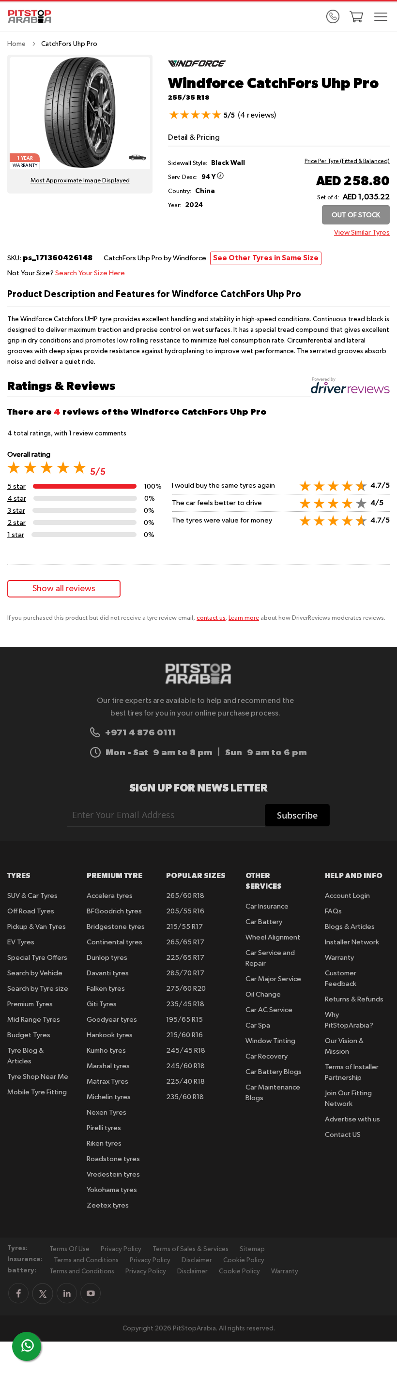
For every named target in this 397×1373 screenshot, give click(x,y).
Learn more (244, 618)
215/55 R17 (184, 926)
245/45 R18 (185, 1050)
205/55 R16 (185, 911)
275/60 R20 (186, 988)
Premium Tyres (30, 1004)
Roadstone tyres (113, 1159)
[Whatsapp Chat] (27, 1345)
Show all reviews (63, 588)
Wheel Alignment (272, 937)
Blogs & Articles (350, 926)
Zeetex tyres (108, 1205)
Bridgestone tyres (116, 926)
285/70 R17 (185, 973)
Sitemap (252, 1249)
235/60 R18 (185, 1097)
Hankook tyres (110, 1035)
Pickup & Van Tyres (36, 926)
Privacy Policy (121, 1249)
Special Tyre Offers (37, 957)
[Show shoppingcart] (356, 16)
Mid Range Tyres (33, 1019)
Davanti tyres (108, 973)
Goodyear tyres (112, 1019)
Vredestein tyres (113, 1174)
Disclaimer (197, 1260)
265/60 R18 (185, 895)
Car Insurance (267, 906)
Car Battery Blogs (273, 1071)
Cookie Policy (243, 1260)
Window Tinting (270, 1041)
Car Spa (257, 1025)
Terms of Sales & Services (191, 1249)
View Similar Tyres (362, 232)
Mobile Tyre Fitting (37, 1092)
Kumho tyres (106, 1050)
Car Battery (263, 921)
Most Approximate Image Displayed (80, 181)
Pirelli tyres (104, 1128)
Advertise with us (352, 1119)
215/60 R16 (184, 1035)
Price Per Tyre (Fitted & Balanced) (347, 161)
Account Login (347, 895)
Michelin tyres (109, 1097)
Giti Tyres (102, 1004)
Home (16, 44)
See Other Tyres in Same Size (266, 258)
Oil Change (263, 994)
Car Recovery (266, 1056)
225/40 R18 (185, 1081)
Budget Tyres (28, 1035)
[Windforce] (197, 70)
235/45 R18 (185, 1004)
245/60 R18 (185, 1066)
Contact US (343, 1134)
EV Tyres (20, 942)
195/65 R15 (184, 1019)
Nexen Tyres (106, 1112)
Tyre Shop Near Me (37, 1076)
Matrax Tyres (107, 1081)
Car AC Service (268, 1010)
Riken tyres (104, 1143)
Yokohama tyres (112, 1190)
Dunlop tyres (107, 957)
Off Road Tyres (30, 911)
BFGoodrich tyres (114, 911)
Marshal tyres (108, 1066)
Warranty (339, 957)
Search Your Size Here (90, 273)
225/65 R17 (185, 957)
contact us (211, 618)
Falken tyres (106, 988)
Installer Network (352, 942)
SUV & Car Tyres (32, 895)
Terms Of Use (69, 1249)
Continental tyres (114, 942)
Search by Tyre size (37, 988)
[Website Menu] (381, 17)
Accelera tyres (110, 895)
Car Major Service (273, 979)
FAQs (333, 911)
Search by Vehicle (34, 973)
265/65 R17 (185, 942)
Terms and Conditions (86, 1260)
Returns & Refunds (354, 999)
